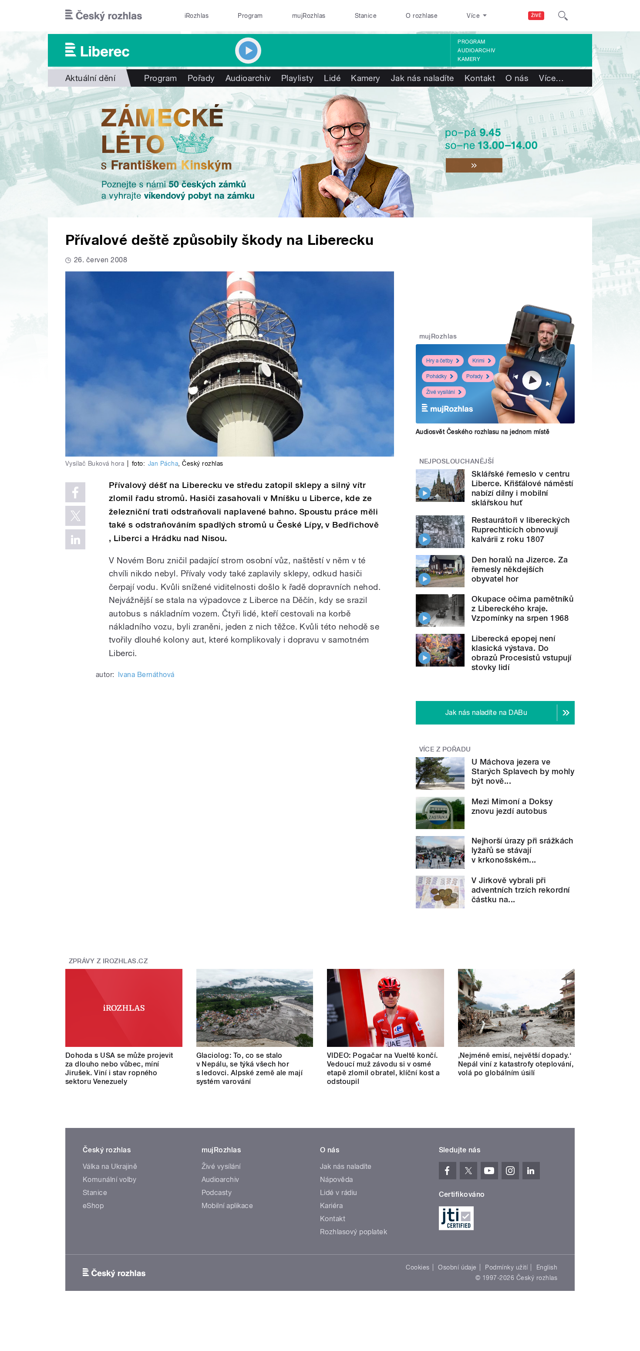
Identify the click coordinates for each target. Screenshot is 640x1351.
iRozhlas (197, 15)
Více (551, 78)
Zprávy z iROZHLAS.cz (108, 961)
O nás (517, 78)
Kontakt (480, 78)
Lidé (332, 78)
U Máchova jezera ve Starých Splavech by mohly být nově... (523, 771)
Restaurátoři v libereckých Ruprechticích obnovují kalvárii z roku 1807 (520, 529)
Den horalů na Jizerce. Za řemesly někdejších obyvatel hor (520, 569)
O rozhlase (422, 15)
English (546, 1267)
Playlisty (297, 78)
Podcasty (217, 1192)
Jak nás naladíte (422, 78)
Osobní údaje (457, 1267)
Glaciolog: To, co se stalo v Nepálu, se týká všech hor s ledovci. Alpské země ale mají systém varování (249, 1068)
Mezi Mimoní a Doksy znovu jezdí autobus (512, 806)
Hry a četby (439, 361)
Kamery (469, 59)
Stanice (366, 15)
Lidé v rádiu (338, 1192)
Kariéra (331, 1206)
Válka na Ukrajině (110, 1166)
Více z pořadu (445, 749)
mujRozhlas (309, 15)
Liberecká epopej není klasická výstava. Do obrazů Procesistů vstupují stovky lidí (521, 653)
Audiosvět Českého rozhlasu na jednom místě (482, 431)
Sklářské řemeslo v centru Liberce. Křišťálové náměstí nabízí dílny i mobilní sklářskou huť (522, 488)
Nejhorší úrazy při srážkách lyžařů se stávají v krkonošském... (522, 850)
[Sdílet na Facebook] (75, 492)
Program (250, 15)
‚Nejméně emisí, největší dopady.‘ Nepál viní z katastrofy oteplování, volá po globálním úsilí (516, 1064)
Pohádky (436, 376)
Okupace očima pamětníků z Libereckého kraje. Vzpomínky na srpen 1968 (522, 608)
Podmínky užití (506, 1267)
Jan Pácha (163, 463)
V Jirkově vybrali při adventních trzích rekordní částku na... (520, 890)
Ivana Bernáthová (146, 674)
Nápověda (336, 1179)
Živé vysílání (440, 392)
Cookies (417, 1267)
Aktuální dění (90, 78)
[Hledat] (563, 15)
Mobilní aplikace (227, 1206)
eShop (93, 1206)
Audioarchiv (476, 50)
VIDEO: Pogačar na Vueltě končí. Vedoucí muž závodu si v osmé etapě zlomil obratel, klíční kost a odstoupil (383, 1068)
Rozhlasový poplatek (353, 1232)
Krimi (478, 361)
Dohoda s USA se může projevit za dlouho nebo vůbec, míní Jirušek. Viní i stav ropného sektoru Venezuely (119, 1068)
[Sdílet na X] (75, 516)
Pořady (201, 78)
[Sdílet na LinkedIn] (75, 539)
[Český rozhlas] (103, 15)
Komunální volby (109, 1179)
